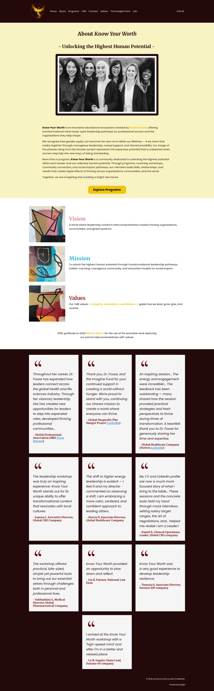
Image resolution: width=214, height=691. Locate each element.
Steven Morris (95, 333)
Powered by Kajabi (177, 684)
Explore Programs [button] (107, 190)
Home (53, 11)
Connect (93, 11)
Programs (73, 11)
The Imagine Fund (120, 11)
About (62, 11)
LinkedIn (113, 423)
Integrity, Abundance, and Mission (113, 304)
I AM (84, 11)
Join (135, 11)
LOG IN (180, 11)
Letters (104, 11)
